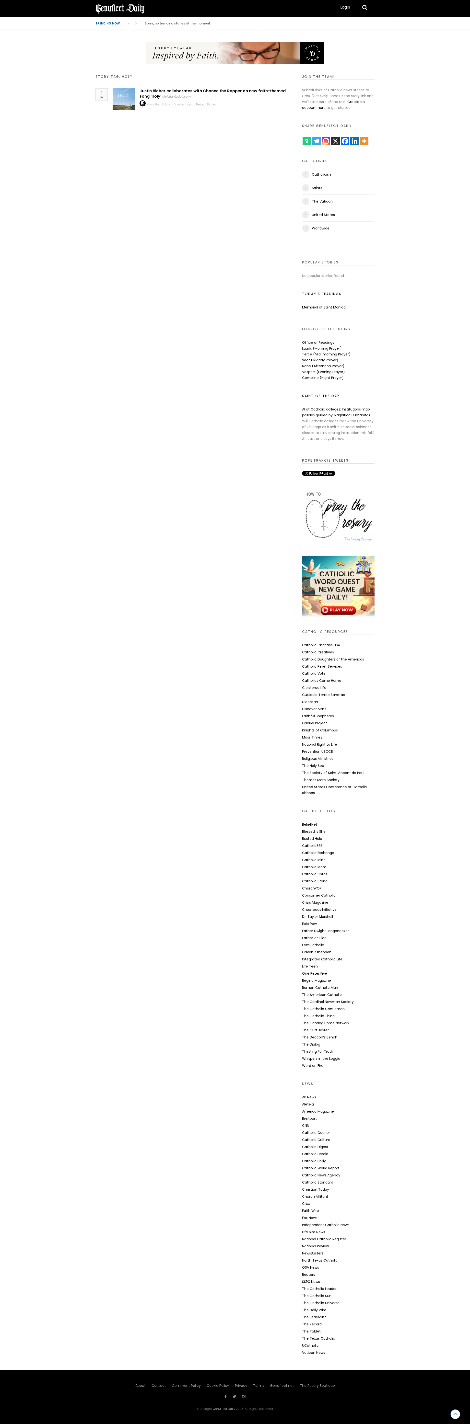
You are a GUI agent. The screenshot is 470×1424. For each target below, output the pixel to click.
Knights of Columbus (320, 730)
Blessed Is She (314, 831)
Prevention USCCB (317, 751)
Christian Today (315, 1189)
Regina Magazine (316, 980)
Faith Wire (310, 1210)
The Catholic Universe (321, 1302)
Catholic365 (312, 845)
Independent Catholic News (325, 1224)
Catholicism (322, 174)
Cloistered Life (314, 687)
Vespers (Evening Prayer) (323, 371)
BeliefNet (309, 824)
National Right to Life (319, 744)
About (140, 1385)
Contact (159, 1385)
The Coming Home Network (325, 1023)
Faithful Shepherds (318, 716)
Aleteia (308, 1104)
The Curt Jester (315, 1030)
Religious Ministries (317, 758)
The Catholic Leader (319, 1288)
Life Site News (313, 1232)
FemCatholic (313, 945)
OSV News (310, 1267)
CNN (305, 1125)
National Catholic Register (324, 1239)
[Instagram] (326, 141)
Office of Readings (318, 342)
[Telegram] (316, 141)
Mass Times (312, 737)
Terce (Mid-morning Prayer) (326, 354)
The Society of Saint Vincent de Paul (333, 772)
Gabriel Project (314, 723)
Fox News (309, 1217)
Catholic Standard (317, 1182)
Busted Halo (312, 838)
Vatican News (313, 1352)
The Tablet (311, 1331)
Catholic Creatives (318, 652)
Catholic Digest (315, 1146)
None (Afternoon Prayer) (323, 366)
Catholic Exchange (318, 852)
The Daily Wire (314, 1310)
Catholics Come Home (321, 680)
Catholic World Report (321, 1168)
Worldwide (320, 228)
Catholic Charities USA (321, 645)
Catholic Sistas (314, 874)
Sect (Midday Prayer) (320, 360)
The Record (312, 1324)
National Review (315, 1246)
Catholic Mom (314, 867)
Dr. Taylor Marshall (317, 916)
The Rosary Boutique (317, 1385)
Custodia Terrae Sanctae (323, 694)
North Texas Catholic (320, 1260)
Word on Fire (312, 1065)
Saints (317, 187)
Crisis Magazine (315, 902)
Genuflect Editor (159, 104)
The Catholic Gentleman (323, 1008)
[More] (364, 141)
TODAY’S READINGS (321, 293)
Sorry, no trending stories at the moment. (178, 23)
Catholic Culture (316, 1139)
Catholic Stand (315, 881)
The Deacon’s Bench (319, 1037)
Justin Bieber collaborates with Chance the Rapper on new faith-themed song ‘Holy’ (213, 93)
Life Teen (310, 966)
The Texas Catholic (318, 1338)
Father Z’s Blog (314, 937)
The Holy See (313, 765)
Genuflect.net (282, 1385)
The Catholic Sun (316, 1295)
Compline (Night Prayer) (323, 377)
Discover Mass (314, 708)
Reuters (308, 1274)
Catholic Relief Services (322, 666)
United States (206, 104)
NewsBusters (312, 1253)
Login (345, 7)
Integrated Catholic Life (322, 959)
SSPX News (311, 1281)
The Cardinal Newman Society (328, 1001)
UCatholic (310, 1345)
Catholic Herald (315, 1153)
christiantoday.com (176, 96)
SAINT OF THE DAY (321, 395)
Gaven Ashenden (316, 952)
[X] (335, 141)
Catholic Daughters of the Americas (333, 659)
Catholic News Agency (321, 1175)
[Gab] (307, 141)
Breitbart (309, 1118)
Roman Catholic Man (320, 987)
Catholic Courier (316, 1132)
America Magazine (318, 1111)
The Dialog (311, 1044)
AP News (309, 1097)
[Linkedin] (354, 141)
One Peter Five (314, 973)
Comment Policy (186, 1385)
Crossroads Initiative (319, 909)
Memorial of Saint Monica (324, 307)
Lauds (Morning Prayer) (322, 348)
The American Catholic (322, 994)
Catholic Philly (314, 1161)
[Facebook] (345, 141)
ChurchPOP (312, 888)
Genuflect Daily (224, 1409)
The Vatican (322, 201)
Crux (306, 1203)
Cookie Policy (218, 1385)
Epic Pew (309, 923)
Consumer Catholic (319, 895)
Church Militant (315, 1196)
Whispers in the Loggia (321, 1058)
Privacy (241, 1385)
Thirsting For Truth (317, 1051)
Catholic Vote (314, 673)
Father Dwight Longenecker (325, 930)
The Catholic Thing (318, 1016)
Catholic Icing (314, 859)
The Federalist (314, 1317)
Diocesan (310, 701)
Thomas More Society (321, 779)
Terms (258, 1385)
